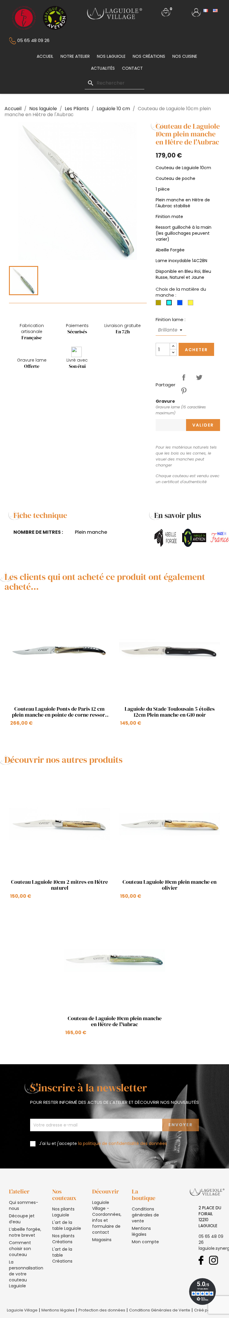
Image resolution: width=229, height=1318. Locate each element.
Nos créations (149, 56)
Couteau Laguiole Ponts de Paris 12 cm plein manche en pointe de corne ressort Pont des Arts (59, 712)
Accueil (45, 56)
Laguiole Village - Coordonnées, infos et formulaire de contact (106, 1217)
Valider (203, 425)
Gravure (165, 401)
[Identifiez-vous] (196, 11)
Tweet (199, 377)
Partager (184, 377)
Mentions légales (141, 1231)
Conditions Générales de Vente (159, 1310)
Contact (132, 68)
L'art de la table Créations (62, 1255)
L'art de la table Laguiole (66, 1225)
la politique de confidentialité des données (122, 1143)
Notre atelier (75, 56)
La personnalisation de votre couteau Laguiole (26, 1274)
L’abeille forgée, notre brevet (25, 1232)
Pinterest (184, 391)
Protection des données (101, 1310)
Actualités (103, 68)
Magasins (102, 1240)
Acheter (196, 350)
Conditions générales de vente (145, 1215)
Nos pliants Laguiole (63, 1212)
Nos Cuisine (184, 56)
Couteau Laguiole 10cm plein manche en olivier (169, 885)
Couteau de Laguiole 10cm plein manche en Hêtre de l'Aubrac (115, 1021)
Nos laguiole (111, 56)
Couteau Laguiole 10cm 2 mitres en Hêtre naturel (59, 885)
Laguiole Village (22, 1310)
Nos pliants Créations (63, 1239)
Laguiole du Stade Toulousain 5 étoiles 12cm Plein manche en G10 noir (170, 712)
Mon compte (145, 1242)
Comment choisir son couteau (20, 1249)
